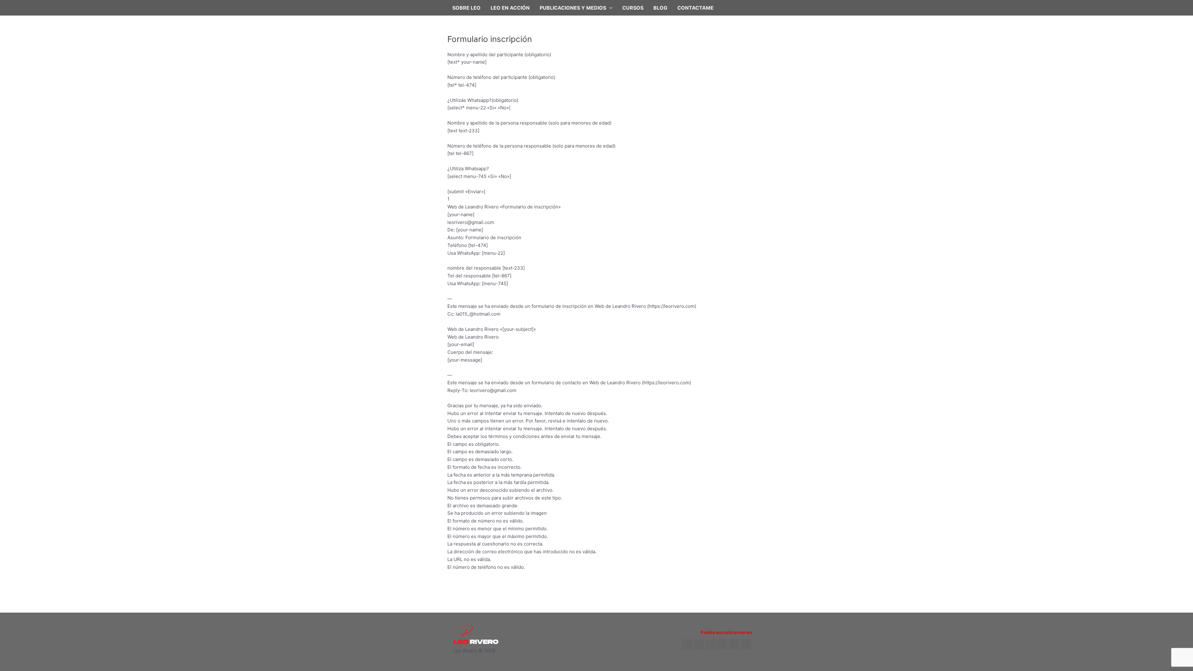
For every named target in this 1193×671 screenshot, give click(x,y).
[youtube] (710, 644)
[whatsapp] (746, 644)
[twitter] (698, 644)
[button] (609, 8)
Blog (660, 8)
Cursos (632, 8)
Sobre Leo (466, 8)
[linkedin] (722, 644)
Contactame (695, 8)
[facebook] (687, 644)
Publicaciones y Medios (573, 8)
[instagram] (734, 644)
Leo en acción (510, 8)
